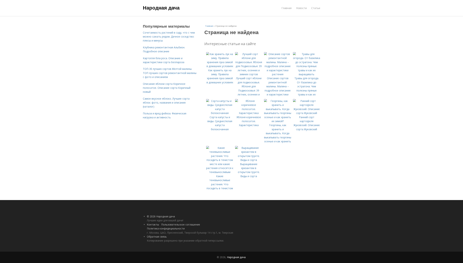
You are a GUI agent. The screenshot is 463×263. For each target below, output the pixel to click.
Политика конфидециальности (166, 228)
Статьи (315, 8)
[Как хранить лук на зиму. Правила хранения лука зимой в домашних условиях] (219, 66)
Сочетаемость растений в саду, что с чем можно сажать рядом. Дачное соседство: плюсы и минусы (169, 36)
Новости (301, 8)
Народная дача (161, 7)
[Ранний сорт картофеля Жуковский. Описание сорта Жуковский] (306, 113)
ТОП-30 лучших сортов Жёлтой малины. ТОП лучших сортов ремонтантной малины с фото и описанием (169, 73)
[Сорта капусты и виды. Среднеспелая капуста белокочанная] (219, 113)
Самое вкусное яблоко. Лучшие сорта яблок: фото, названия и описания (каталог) (166, 102)
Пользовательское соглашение (180, 224)
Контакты (153, 224)
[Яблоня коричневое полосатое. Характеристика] (248, 113)
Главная (286, 8)
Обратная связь (157, 236)
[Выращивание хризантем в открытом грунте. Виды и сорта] (248, 160)
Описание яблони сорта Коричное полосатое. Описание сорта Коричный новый (166, 88)
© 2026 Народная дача (161, 216)
